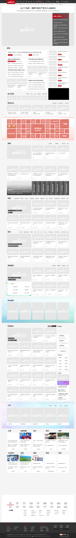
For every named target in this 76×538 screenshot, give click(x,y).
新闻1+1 (21, 399)
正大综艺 (32, 513)
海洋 (60, 453)
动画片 (55, 405)
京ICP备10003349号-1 (28, 536)
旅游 (36, 4)
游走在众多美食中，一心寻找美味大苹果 (63, 291)
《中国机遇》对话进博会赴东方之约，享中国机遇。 (24, 113)
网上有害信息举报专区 (44, 527)
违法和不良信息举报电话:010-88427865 (41, 534)
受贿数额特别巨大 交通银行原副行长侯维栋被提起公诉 (12, 174)
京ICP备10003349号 (22, 536)
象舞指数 (24, 431)
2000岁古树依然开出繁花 (62, 387)
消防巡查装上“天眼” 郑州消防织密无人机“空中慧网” (37, 445)
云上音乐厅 (67, 103)
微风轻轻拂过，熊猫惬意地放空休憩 (37, 291)
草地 (33, 279)
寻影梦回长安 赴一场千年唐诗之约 (38, 381)
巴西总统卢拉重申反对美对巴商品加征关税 (11, 86)
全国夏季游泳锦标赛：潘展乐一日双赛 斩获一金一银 (50, 257)
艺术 (49, 4)
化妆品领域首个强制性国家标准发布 (37, 468)
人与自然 (25, 513)
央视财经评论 (10, 355)
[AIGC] (57, 1)
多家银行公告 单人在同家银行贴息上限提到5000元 (16, 65)
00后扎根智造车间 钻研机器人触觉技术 (12, 395)
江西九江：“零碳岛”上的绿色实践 (38, 441)
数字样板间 (55, 103)
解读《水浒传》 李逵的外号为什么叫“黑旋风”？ (50, 336)
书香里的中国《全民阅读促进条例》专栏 (50, 468)
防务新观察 (16, 198)
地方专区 (12, 133)
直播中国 (40, 1)
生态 (24, 4)
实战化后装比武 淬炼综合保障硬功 (38, 223)
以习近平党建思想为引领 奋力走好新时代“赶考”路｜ (26, 10)
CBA (41, 232)
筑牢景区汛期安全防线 (61, 56)
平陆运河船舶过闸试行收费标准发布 (35, 59)
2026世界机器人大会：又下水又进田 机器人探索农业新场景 (12, 463)
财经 (29, 1)
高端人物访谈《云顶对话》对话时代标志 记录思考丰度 (12, 113)
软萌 (36, 279)
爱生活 (60, 363)
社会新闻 (39, 76)
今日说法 (25, 512)
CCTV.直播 (47, 1)
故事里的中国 (64, 510)
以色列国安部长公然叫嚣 (24, 173)
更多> (68, 143)
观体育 (66, 357)
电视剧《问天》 (61, 382)
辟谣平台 (41, 528)
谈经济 (60, 366)
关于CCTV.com (9, 528)
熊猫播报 (58, 265)
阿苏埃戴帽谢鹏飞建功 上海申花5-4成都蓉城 (50, 242)
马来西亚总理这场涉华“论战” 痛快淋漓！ (50, 154)
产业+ (57, 4)
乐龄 (44, 4)
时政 (17, 1)
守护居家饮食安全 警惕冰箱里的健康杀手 (50, 351)
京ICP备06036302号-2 (15, 536)
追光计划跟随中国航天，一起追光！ (62, 113)
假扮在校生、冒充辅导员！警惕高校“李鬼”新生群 (36, 63)
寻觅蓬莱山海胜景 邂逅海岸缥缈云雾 (38, 395)
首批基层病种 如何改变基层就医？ (25, 395)
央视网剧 (56, 143)
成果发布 (67, 526)
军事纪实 (26, 198)
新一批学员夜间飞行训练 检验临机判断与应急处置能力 (38, 209)
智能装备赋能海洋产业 (61, 463)
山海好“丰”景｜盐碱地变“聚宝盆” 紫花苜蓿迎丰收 (15, 76)
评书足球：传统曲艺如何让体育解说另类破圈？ (25, 441)
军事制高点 (42, 198)
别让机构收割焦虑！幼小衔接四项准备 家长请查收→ (63, 441)
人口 (39, 513)
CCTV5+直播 (56, 232)
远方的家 (34, 399)
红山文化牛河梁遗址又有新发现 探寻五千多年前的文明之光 (12, 441)
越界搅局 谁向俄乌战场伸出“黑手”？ (59, 37)
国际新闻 (8, 89)
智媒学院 (61, 526)
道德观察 (47, 399)
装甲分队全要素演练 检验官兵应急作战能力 (50, 209)
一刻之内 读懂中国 (15, 162)
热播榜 (65, 124)
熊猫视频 (54, 265)
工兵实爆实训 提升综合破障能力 (50, 223)
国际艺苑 (48, 513)
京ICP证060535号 (9, 536)
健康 (41, 4)
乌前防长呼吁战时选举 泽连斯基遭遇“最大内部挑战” (38, 351)
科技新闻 (29, 76)
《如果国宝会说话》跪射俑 (63, 393)
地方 (17, 4)
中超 (35, 232)
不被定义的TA (52, 161)
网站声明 (8, 530)
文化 (33, 4)
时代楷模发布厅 (33, 512)
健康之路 (21, 355)
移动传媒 (25, 530)
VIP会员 (20, 232)
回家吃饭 (47, 369)
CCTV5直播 (50, 232)
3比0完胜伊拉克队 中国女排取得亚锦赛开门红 (38, 242)
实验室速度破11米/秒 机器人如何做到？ (32, 73)
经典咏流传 (48, 510)
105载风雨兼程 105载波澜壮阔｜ (42, 10)
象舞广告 (15, 528)
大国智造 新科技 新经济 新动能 (36, 113)
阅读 (47, 4)
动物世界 (63, 512)
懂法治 (60, 369)
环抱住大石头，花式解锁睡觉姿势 (50, 276)
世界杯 (31, 232)
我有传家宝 (48, 512)
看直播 (64, 136)
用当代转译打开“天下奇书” (62, 399)
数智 (52, 4)
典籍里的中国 (33, 515)
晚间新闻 (40, 510)
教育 (34, 1)
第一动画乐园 (56, 512)
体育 (31, 1)
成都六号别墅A (27, 286)
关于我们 (55, 526)
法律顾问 (47, 528)
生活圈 (48, 515)
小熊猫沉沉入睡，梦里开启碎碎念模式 (63, 276)
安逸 (48, 279)
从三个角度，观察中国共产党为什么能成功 (38, 8)
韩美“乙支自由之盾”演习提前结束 (13, 223)
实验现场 (47, 355)
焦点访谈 (59, 59)
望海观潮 (38, 161)
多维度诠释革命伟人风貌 (62, 391)
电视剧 (50, 405)
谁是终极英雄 (57, 198)
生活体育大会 (60, 103)
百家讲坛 (47, 340)
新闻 (20, 1)
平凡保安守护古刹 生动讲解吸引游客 (50, 395)
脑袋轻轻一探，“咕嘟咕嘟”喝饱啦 (51, 291)
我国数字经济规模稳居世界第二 (14, 59)
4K (43, 1)
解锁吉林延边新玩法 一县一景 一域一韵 (25, 468)
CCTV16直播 (62, 232)
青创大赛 (63, 143)
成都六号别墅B (15, 289)
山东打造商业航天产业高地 (58, 22)
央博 (30, 4)
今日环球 (59, 75)
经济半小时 (9, 399)
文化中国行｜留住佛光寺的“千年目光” (60, 31)
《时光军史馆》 (62, 345)
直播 (11, 283)
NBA (38, 232)
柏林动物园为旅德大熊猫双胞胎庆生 (22, 86)
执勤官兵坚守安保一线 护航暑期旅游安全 (63, 209)
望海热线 (41, 530)
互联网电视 (32, 527)
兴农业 (66, 366)
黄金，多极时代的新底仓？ (50, 445)
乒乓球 (45, 232)
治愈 (59, 294)
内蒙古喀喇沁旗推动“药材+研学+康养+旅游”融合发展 (25, 463)
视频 (26, 1)
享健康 (66, 360)
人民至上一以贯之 (19, 61)
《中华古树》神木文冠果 (62, 386)
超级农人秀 (22, 369)
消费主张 (34, 384)
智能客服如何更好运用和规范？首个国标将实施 (15, 67)
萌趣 (46, 279)
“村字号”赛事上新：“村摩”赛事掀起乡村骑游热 (12, 468)
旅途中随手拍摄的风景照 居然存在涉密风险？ (38, 336)
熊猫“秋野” (49, 294)
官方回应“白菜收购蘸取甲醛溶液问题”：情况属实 (36, 61)
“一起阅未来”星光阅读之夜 (50, 463)
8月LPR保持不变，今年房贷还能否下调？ (50, 441)
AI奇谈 (25, 161)
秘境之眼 (25, 515)
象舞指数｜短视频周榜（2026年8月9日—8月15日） (25, 445)
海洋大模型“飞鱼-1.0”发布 (62, 467)
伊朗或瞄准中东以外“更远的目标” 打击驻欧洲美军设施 (38, 174)
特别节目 (66, 405)
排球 (33, 246)
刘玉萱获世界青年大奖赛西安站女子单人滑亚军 (37, 257)
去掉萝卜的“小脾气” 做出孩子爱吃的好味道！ (50, 366)
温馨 (61, 279)
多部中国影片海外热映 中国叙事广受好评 (16, 70)
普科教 (66, 363)
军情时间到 (63, 198)
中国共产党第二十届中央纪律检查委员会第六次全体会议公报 (24, 52)
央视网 (25, 527)
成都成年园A (27, 289)
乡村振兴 (20, 4)
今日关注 (34, 355)
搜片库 (62, 131)
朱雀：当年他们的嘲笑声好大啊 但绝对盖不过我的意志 (37, 154)
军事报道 (21, 198)
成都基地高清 (15, 286)
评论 (23, 1)
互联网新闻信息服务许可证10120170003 (12, 534)
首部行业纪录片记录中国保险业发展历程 (50, 113)
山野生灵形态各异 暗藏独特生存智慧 (25, 366)
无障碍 (61, 2)
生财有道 (9, 369)
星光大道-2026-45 (11, 513)
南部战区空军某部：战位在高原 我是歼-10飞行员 (63, 223)
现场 (33, 157)
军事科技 (37, 198)
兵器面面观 (32, 198)
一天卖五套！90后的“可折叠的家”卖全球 (13, 366)
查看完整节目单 (63, 351)
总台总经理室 (16, 527)
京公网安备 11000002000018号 (37, 536)
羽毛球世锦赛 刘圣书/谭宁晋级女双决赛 (13, 257)
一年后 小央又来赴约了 (62, 153)
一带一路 (27, 4)
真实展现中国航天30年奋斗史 (62, 383)
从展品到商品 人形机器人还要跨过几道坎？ (12, 351)
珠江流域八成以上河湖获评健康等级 (42, 73)
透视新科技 (35, 369)
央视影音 (25, 528)
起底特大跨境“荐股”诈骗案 (62, 72)
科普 (38, 4)
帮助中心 (32, 530)
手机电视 (32, 528)
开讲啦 (40, 512)
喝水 (46, 294)
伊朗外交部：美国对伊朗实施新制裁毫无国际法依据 (36, 82)
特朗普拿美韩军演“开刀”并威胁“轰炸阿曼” (13, 381)
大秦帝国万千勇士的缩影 (62, 395)
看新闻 (60, 357)
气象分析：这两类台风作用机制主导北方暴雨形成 (16, 72)
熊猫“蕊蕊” (37, 294)
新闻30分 (59, 80)
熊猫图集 (63, 265)
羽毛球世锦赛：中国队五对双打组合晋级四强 (63, 257)
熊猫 (37, 1)
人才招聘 (47, 530)
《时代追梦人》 (62, 340)
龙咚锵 (63, 161)
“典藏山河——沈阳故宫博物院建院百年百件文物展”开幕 (12, 445)
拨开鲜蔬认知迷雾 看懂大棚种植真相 (38, 366)
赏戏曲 (66, 369)
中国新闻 (59, 70)
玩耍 (61, 294)
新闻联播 (59, 54)
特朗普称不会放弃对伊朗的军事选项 (35, 80)
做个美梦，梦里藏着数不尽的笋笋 (37, 276)
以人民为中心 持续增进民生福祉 (53, 10)
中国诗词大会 (41, 515)
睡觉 (59, 279)
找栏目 (57, 131)
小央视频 (50, 143)
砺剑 (46, 198)
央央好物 (60, 4)
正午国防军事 (10, 227)
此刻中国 (13, 161)
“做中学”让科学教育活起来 (62, 445)
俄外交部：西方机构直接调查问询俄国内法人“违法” (36, 84)
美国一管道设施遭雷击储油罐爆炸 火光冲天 (63, 174)
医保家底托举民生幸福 (36, 463)
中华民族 (63, 513)
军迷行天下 (51, 198)
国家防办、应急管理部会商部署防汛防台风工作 (15, 63)
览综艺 (60, 360)
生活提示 (55, 513)
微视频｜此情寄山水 (57, 15)
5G (54, 4)
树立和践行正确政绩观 (11, 61)
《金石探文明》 (62, 335)
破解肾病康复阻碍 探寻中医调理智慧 (25, 351)
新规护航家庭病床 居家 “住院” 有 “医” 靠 (50, 381)
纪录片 (61, 405)
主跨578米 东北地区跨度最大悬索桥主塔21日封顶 (16, 74)
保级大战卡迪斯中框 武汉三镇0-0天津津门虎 (63, 242)
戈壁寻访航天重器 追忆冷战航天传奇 (25, 381)
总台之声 (8, 527)
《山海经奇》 (60, 397)
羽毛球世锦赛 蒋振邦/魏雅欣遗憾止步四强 (25, 257)
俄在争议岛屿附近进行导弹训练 (25, 223)
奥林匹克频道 (26, 232)
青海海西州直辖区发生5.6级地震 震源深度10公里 (50, 174)
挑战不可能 (56, 510)
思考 (33, 294)
